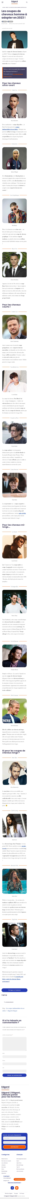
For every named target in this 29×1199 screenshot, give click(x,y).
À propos (16, 1193)
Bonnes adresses (20, 1169)
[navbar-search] (26, 2)
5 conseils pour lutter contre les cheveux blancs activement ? (12, 979)
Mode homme (5, 1158)
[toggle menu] (2, 2)
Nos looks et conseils (6, 1160)
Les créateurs (5, 1162)
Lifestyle (3, 1165)
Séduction (4, 1173)
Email (3, 1060)
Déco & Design (20, 1165)
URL (3, 1067)
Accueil (3, 7)
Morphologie (4, 1171)
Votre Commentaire (7, 1035)
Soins (3, 1169)
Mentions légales (8, 1193)
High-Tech (19, 1162)
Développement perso (21, 1158)
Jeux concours (20, 1171)
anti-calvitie (22, 513)
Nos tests (4, 1167)
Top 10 (18, 1167)
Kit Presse (22, 1193)
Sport (18, 1160)
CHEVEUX (11, 21)
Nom (3, 1053)
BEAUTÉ (7, 7)
